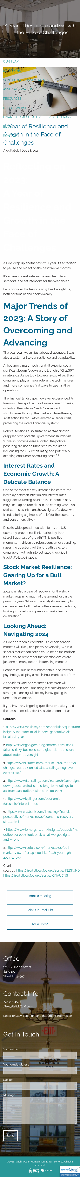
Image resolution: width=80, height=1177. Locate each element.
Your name (24, 1049)
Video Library (60, 117)
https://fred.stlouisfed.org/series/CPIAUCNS (35, 875)
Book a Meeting (40, 896)
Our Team (11, 61)
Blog (7, 126)
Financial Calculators (22, 117)
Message (23, 1095)
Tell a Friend (40, 924)
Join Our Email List (40, 910)
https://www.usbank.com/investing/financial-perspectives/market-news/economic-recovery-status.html (39, 816)
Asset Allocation (18, 89)
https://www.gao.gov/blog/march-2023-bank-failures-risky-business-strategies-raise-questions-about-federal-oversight (39, 750)
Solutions (12, 71)
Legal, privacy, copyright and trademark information (37, 1016)
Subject (22, 1080)
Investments (38, 80)
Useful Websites (17, 108)
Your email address (30, 1064)
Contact (10, 136)
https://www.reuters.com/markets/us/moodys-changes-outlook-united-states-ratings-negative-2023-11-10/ (40, 768)
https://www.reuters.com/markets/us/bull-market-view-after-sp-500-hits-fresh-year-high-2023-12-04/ (37, 852)
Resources (12, 98)
